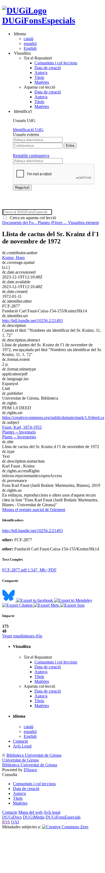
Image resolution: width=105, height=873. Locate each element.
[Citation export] (18, 605)
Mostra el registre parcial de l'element (33, 509)
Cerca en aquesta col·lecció (32, 217)
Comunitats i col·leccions (55, 63)
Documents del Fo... (20, 222)
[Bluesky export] (9, 600)
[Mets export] (47, 605)
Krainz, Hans (13, 257)
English (30, 48)
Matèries (41, 82)
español (30, 43)
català (28, 38)
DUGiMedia (33, 817)
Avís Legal (22, 746)
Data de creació (47, 67)
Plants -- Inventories (19, 437)
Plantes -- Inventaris (19, 432)
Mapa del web (30, 812)
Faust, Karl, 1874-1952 (22, 427)
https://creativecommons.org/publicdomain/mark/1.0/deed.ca (53, 417)
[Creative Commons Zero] (65, 827)
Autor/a (40, 72)
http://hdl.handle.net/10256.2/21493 (32, 320)
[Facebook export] (35, 600)
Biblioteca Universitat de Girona (33, 755)
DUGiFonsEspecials (38, 20)
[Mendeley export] (73, 600)
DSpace (30, 769)
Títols (39, 77)
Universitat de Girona (20, 760)
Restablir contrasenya (31, 155)
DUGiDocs (12, 817)
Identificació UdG (28, 129)
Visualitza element (83, 222)
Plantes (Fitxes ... (53, 222)
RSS (6, 822)
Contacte (20, 741)
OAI (15, 822)
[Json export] (72, 605)
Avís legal (51, 812)
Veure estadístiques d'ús (22, 636)
